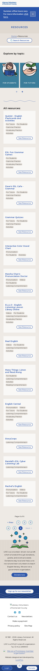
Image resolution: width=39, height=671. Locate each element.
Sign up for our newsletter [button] (19, 591)
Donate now (19, 575)
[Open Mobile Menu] (19, 665)
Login (6, 668)
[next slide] (22, 92)
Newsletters (27, 616)
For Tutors (29, 83)
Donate (31, 668)
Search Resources (21, 40)
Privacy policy (14, 626)
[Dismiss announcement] (32, 14)
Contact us (12, 616)
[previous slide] (17, 92)
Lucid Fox (19, 660)
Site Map (28, 626)
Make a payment (19, 621)
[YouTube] (24, 613)
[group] (10, 73)
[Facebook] (15, 613)
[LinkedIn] (19, 613)
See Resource (24, 138)
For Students (9, 83)
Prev (11, 522)
